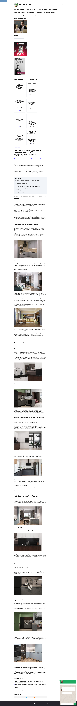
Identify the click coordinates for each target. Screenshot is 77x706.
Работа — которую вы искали (20, 9)
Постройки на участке (31, 12)
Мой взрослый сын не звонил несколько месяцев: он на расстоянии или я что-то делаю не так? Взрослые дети (31, 135)
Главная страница (17, 147)
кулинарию (33, 690)
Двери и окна (17, 12)
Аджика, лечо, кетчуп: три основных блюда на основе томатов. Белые (19, 118)
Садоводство (39, 12)
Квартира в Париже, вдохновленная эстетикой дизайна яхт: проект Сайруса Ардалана (19, 134)
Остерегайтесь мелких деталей (23, 190)
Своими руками (25, 4)
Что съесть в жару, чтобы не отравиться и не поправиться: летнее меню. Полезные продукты (19, 86)
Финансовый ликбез (53, 9)
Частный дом (34, 9)
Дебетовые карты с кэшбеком (41, 15)
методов (37, 690)
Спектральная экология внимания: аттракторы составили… (19, 102)
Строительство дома (43, 9)
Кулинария (23, 12)
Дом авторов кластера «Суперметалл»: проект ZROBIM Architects (31, 102)
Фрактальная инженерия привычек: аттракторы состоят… (32, 118)
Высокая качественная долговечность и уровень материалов (28, 186)
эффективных (17, 691)
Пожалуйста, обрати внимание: (22, 183)
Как (29, 690)
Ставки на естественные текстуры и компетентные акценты (28, 180)
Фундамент (53, 12)
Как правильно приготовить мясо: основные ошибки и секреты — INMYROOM (30, 684)
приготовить (42, 690)
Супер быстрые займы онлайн (27, 15)
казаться (25, 690)
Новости (29, 9)
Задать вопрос (17, 15)
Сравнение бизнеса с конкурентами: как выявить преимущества (32, 85)
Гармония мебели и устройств (22, 192)
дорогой (21, 690)
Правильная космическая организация (24, 182)
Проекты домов (47, 12)
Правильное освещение (21, 185)
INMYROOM (17, 690)
